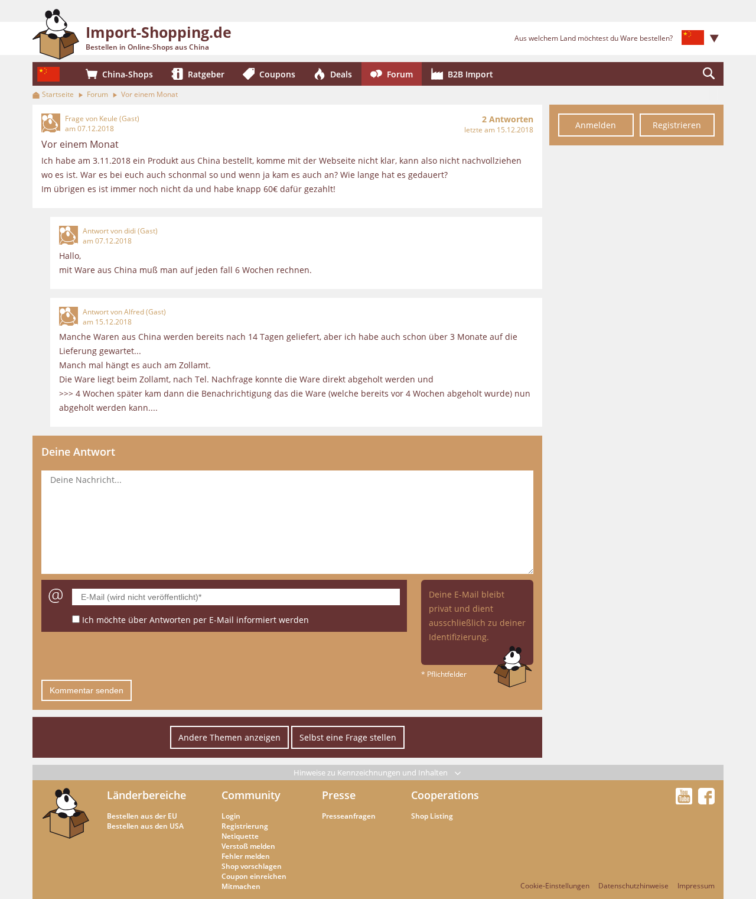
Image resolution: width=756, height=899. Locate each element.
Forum (97, 94)
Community (251, 795)
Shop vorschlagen (251, 866)
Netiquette (240, 836)
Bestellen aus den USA (145, 826)
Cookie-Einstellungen (554, 886)
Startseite (58, 94)
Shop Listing (432, 816)
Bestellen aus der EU (142, 816)
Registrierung (244, 826)
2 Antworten (507, 119)
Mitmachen (240, 886)
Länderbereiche (146, 795)
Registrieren (677, 125)
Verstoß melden (248, 846)
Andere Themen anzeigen (229, 737)
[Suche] (709, 73)
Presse (339, 795)
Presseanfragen (349, 816)
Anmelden (595, 125)
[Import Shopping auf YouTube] (686, 800)
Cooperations (445, 795)
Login (230, 816)
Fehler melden (245, 856)
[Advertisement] (636, 329)
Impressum (696, 886)
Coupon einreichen (253, 876)
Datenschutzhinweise (633, 886)
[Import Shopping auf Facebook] (706, 800)
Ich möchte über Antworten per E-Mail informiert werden (195, 619)
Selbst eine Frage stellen (347, 737)
